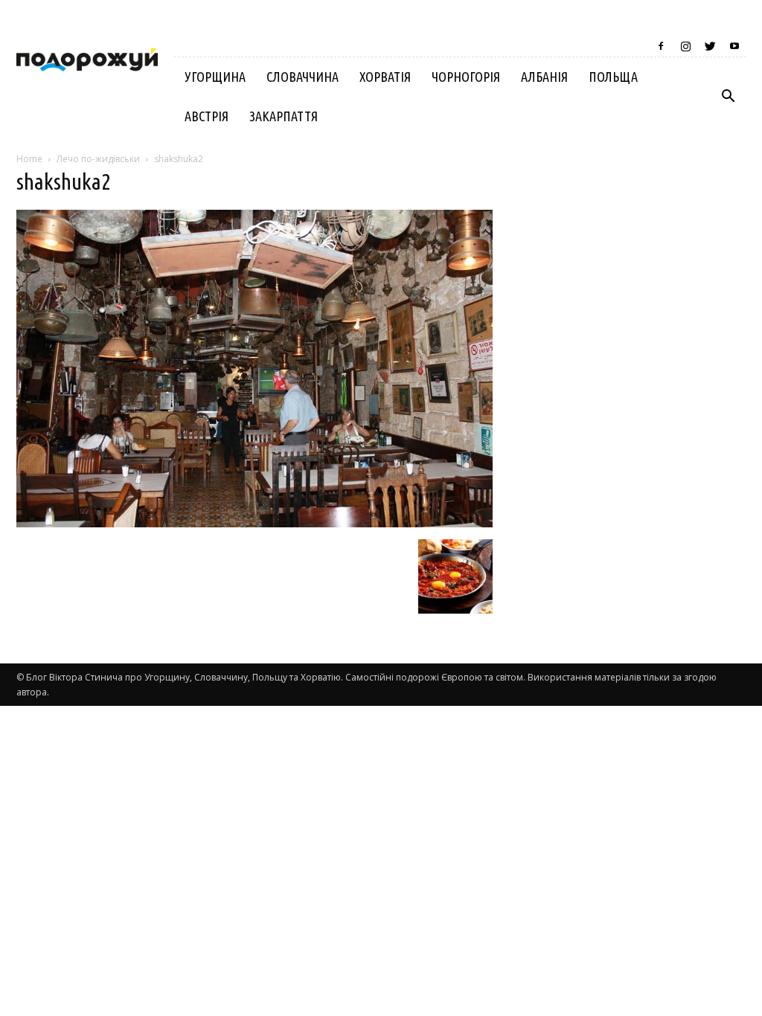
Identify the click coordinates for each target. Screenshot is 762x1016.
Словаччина (302, 76)
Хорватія (385, 76)
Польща (613, 76)
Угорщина (215, 76)
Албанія (544, 76)
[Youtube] (734, 46)
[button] (728, 97)
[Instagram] (685, 46)
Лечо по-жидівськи (98, 158)
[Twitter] (710, 46)
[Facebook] (661, 46)
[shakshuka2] (254, 524)
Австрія (206, 116)
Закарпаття (283, 116)
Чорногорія (466, 76)
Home (29, 158)
